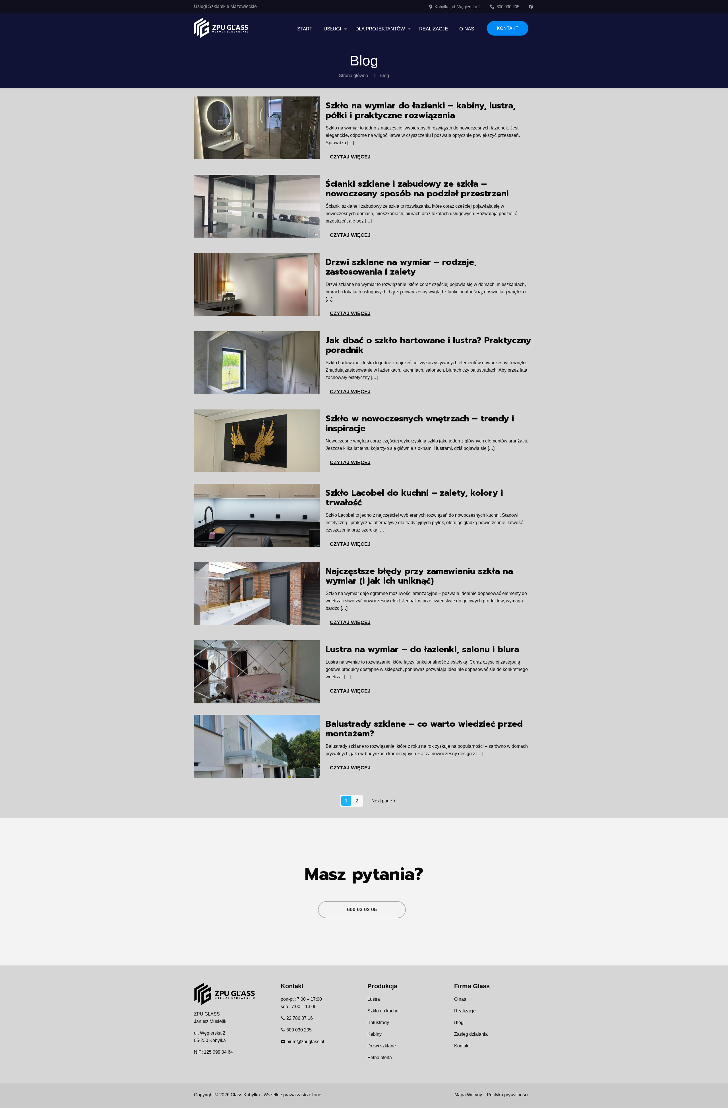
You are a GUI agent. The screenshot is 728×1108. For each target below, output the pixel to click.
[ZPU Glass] (221, 27)
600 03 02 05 (362, 909)
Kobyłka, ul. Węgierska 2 (456, 6)
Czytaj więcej (350, 157)
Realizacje (465, 1010)
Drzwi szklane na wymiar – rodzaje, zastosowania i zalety (401, 267)
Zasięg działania (471, 1034)
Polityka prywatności (507, 1094)
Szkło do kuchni (383, 1010)
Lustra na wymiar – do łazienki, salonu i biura (422, 649)
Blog (459, 1022)
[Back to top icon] (701, 1096)
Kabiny (374, 1034)
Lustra (373, 999)
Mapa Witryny (468, 1094)
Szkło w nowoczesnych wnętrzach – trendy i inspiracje (420, 423)
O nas (460, 999)
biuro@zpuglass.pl (305, 1041)
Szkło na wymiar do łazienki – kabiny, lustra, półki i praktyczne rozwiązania (421, 110)
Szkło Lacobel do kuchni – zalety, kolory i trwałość (414, 497)
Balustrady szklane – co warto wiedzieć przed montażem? (424, 728)
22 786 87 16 (299, 1018)
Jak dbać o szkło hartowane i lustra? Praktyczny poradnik (428, 345)
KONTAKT (507, 28)
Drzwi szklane (381, 1045)
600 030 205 (506, 6)
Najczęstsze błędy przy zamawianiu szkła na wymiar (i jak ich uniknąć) (419, 576)
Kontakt (462, 1045)
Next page (381, 800)
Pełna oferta (379, 1057)
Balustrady (378, 1022)
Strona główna (353, 75)
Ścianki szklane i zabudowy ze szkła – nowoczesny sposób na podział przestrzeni (417, 188)
